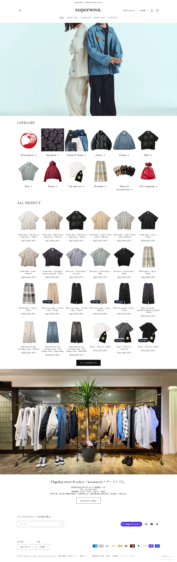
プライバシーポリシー (128, 556)
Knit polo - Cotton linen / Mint (100, 272)
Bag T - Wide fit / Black (148, 347)
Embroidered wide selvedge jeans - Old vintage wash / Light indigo (52, 349)
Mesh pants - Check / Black (28, 309)
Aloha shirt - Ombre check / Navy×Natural (124, 236)
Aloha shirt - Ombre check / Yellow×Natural (100, 236)
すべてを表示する (88, 362)
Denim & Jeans (75, 154)
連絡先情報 (62, 556)
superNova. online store (32, 556)
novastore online (88, 500)
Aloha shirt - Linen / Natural (29, 272)
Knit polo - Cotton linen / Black (124, 272)
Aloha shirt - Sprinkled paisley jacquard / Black (52, 272)
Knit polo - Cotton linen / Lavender (76, 272)
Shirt (147, 154)
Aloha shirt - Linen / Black (148, 236)
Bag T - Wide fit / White (100, 347)
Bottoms (99, 186)
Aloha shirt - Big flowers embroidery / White (28, 236)
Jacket (98, 154)
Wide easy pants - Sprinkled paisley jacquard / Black (148, 310)
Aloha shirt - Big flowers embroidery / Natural (52, 236)
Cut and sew (75, 186)
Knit (27, 186)
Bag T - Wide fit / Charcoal (124, 348)
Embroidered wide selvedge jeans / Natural (28, 348)
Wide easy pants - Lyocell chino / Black (76, 309)
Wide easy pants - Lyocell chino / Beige (52, 309)
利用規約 (115, 556)
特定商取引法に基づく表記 (101, 556)
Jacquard (51, 154)
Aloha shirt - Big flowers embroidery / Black (76, 236)
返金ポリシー (72, 556)
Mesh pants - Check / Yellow (148, 272)
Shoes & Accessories (123, 188)
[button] (20, 10)
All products (27, 154)
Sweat (51, 186)
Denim (122, 154)
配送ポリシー (84, 556)
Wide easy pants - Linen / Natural (100, 309)
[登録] (61, 524)
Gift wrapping (146, 186)
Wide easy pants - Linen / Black (124, 309)
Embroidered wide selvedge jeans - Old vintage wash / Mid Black (76, 349)
